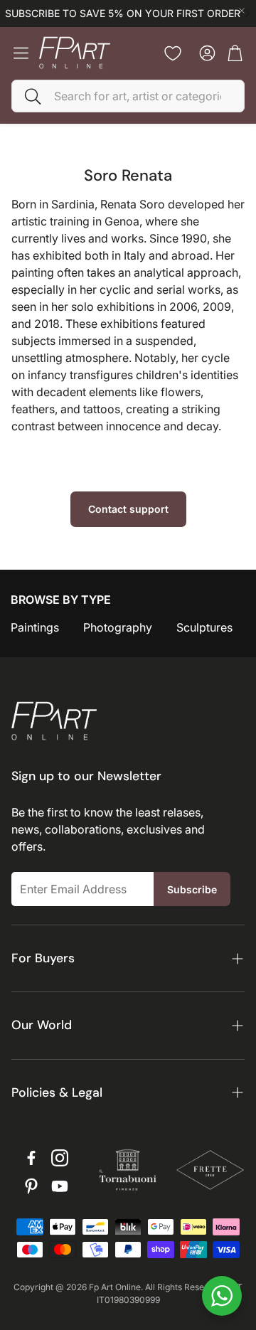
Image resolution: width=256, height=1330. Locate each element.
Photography (117, 627)
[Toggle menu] (21, 53)
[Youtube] (59, 1186)
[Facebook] (31, 1157)
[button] (128, 96)
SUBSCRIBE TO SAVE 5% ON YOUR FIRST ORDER (122, 13)
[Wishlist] (173, 53)
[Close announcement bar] (241, 10)
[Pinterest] (31, 1186)
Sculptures (204, 627)
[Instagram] (59, 1157)
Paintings (35, 627)
